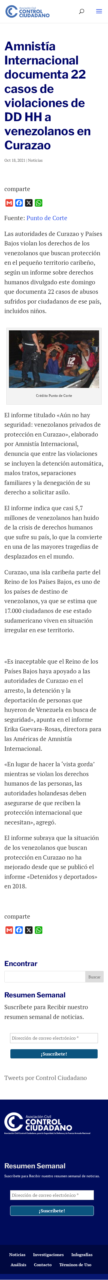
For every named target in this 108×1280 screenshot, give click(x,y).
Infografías (81, 1254)
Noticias (35, 160)
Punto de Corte (46, 218)
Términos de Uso (75, 1264)
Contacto (43, 1264)
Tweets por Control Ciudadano (45, 1078)
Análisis (18, 1264)
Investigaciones (48, 1254)
